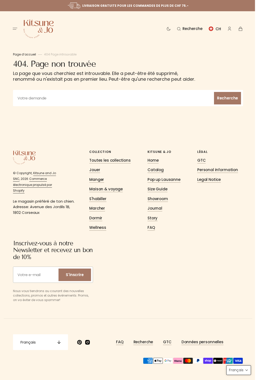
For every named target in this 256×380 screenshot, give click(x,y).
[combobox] (126, 98)
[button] (13, 28)
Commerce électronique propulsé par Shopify (30, 185)
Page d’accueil (22, 54)
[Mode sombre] (166, 28)
